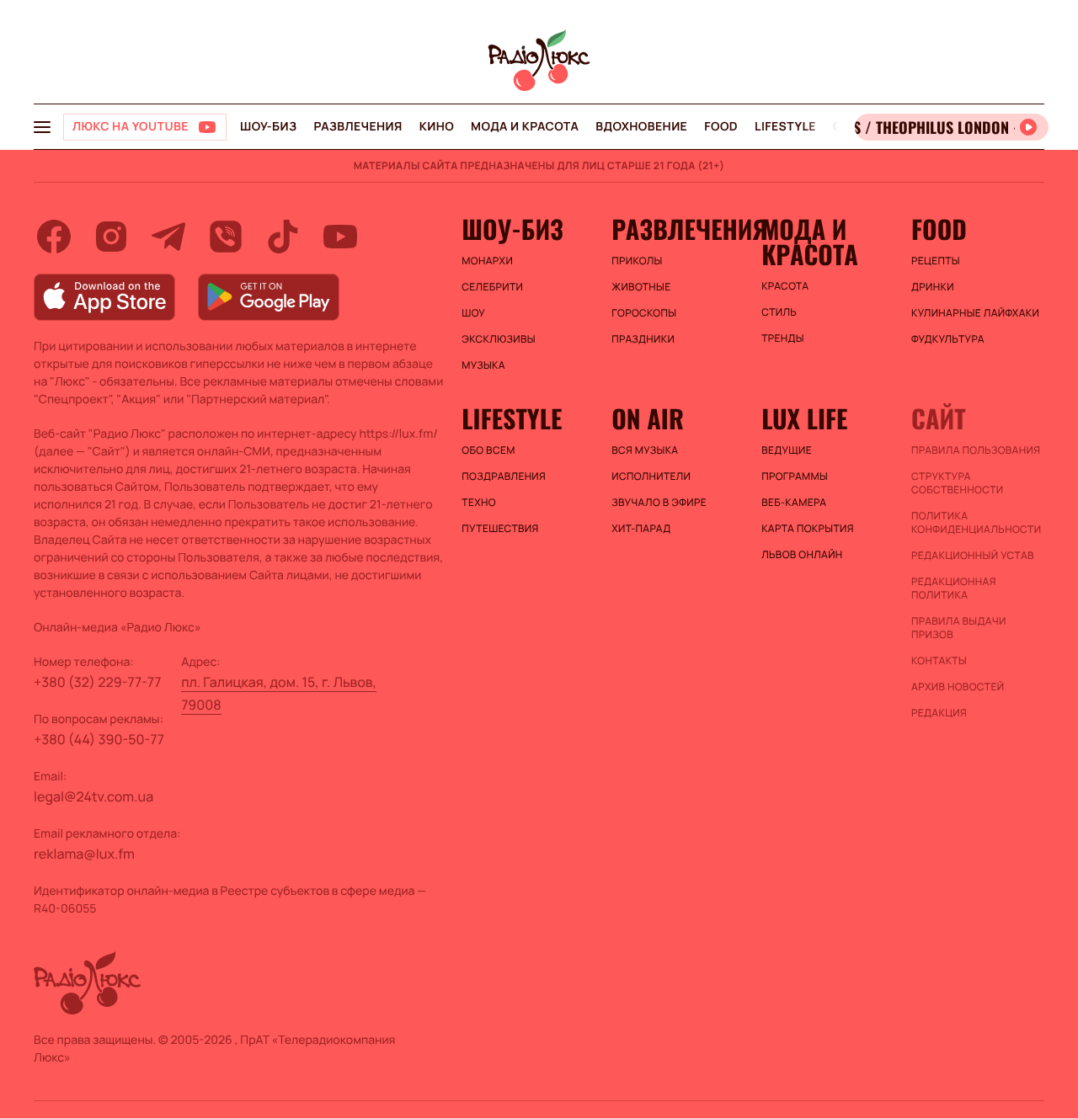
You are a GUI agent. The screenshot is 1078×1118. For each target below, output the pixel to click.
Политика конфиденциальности (976, 522)
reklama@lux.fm (84, 853)
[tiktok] (283, 236)
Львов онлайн (801, 555)
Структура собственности (957, 483)
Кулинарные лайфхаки (975, 313)
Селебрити (492, 287)
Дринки (932, 287)
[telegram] (168, 236)
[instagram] (111, 236)
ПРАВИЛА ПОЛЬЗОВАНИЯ (975, 450)
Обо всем (488, 450)
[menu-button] (42, 127)
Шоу (473, 313)
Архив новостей (957, 687)
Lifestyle (785, 127)
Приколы (636, 261)
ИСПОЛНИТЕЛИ (651, 476)
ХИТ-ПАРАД (640, 528)
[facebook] (54, 236)
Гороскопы (643, 313)
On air (647, 418)
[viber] (225, 236)
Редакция (939, 713)
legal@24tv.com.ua (93, 796)
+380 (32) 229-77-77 (98, 682)
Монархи (487, 261)
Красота (784, 286)
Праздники (643, 339)
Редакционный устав (972, 555)
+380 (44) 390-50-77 (99, 739)
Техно (479, 502)
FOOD (721, 127)
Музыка (483, 365)
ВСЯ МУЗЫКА (644, 450)
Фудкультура (948, 339)
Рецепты (935, 261)
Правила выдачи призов (958, 628)
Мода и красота (525, 127)
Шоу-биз (268, 127)
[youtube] (340, 236)
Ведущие (786, 450)
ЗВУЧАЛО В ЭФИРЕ (659, 502)
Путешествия (500, 528)
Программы (794, 476)
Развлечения (357, 127)
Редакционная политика (953, 588)
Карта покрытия (807, 528)
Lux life (804, 418)
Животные (640, 287)
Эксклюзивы (499, 339)
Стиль (779, 312)
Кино (436, 127)
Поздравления (504, 476)
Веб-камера (793, 502)
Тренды (782, 338)
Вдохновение (641, 127)
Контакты (939, 661)
